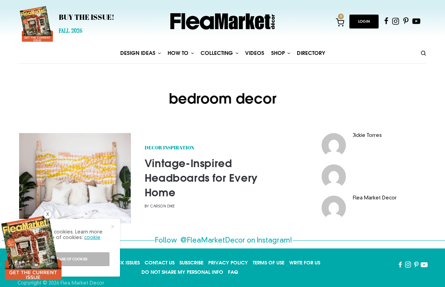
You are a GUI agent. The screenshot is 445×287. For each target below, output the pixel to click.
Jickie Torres (367, 135)
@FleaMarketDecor (212, 240)
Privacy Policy (228, 262)
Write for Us (304, 262)
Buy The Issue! (86, 18)
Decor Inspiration (169, 148)
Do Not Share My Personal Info (182, 272)
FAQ (233, 272)
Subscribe (191, 262)
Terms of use (268, 262)
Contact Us (160, 262)
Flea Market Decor (375, 198)
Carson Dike (162, 206)
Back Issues (125, 262)
